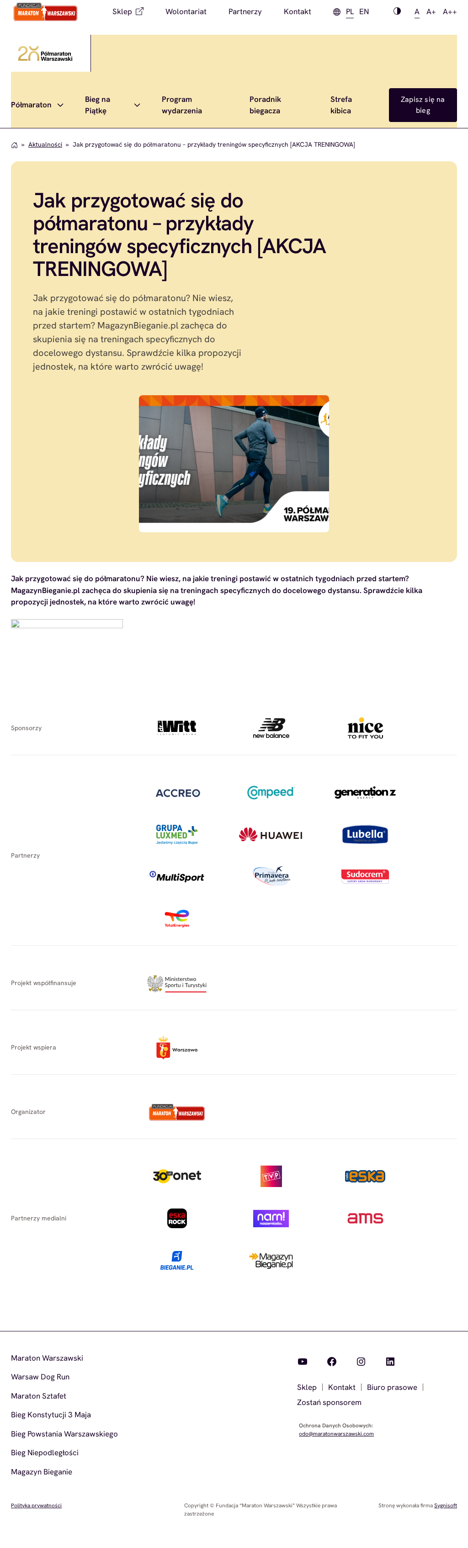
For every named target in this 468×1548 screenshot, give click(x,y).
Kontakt (297, 11)
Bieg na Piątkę (97, 105)
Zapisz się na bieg (423, 105)
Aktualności (45, 144)
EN (364, 11)
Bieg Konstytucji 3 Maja (51, 1415)
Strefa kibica (341, 105)
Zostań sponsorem (329, 1402)
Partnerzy (245, 11)
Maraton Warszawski (47, 1358)
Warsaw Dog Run (40, 1377)
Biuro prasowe (392, 1387)
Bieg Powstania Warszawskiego (64, 1434)
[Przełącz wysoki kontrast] (397, 12)
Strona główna (14, 144)
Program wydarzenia (182, 105)
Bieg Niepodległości (45, 1452)
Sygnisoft (445, 1505)
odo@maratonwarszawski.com (336, 1433)
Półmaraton (31, 105)
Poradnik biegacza (265, 105)
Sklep (122, 11)
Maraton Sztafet (38, 1396)
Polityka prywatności (36, 1505)
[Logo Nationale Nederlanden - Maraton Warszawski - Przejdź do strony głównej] (45, 12)
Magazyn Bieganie (41, 1472)
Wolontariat (186, 11)
